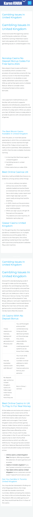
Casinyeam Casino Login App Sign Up (15, 249)
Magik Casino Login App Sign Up (13, 95)
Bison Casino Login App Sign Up (13, 53)
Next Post (16, 256)
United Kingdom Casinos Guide (13, 122)
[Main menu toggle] (29, 3)
